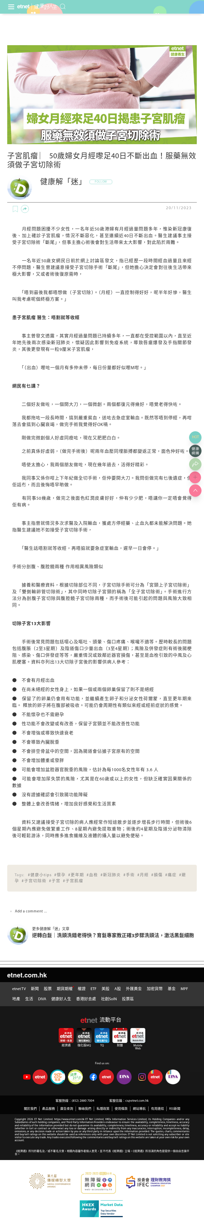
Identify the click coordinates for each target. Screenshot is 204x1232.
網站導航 (139, 1108)
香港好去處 (86, 999)
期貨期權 (65, 989)
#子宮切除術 (34, 881)
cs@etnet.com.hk (137, 1100)
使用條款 (121, 1108)
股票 (48, 989)
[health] (44, 6)
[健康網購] (195, 451)
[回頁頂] (195, 490)
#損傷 (157, 875)
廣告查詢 (66, 1108)
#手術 (129, 875)
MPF (184, 989)
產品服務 (48, 1108)
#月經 (143, 875)
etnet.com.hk (27, 974)
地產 (16, 999)
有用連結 (157, 1108)
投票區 (128, 999)
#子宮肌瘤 (73, 881)
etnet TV (19, 989)
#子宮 (54, 881)
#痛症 (171, 875)
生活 (29, 999)
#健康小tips (40, 875)
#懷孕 (60, 875)
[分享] (25, 209)
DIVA (42, 999)
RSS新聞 (174, 1108)
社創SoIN (109, 999)
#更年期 (76, 875)
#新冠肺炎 (111, 875)
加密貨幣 (155, 989)
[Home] (23, 6)
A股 (117, 989)
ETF (94, 989)
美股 (105, 989)
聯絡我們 (84, 1108)
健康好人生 (61, 999)
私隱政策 (103, 1108)
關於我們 (30, 1108)
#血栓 (92, 875)
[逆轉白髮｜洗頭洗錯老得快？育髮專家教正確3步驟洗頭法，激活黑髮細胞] (19, 934)
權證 (82, 989)
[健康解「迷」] (19, 187)
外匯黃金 (134, 989)
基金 (172, 989)
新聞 (35, 989)
